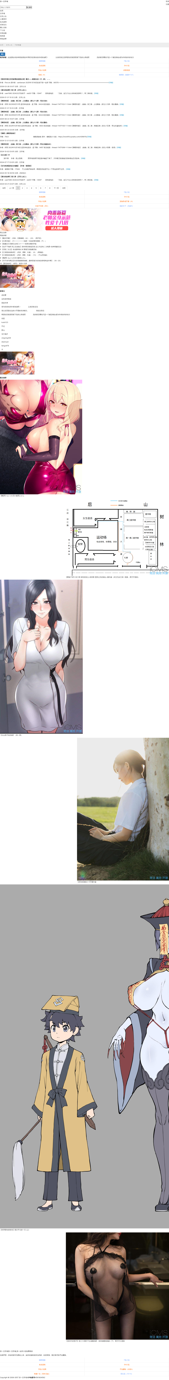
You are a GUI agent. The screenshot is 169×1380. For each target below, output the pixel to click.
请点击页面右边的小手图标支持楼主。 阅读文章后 (22, 311)
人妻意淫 (3, 19)
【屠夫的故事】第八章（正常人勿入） (13, 90)
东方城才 (4, 334)
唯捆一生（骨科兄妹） (42, 1374)
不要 (16, 45)
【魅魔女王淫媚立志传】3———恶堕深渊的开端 (18, 244)
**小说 (2, 30)
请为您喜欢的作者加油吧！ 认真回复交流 (47, 57)
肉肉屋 (2, 36)
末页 (64, 188)
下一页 (56, 188)
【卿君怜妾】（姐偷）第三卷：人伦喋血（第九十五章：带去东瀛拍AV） (26, 144)
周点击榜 (3, 232)
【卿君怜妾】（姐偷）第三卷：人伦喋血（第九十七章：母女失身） (24, 101)
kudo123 (4, 322)
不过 (3, 326)
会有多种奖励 (18, 57)
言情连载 (3, 33)
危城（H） (42, 75)
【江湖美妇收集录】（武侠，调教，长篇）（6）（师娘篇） (22, 252)
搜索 (30, 7)
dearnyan (5, 342)
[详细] (111, 82)
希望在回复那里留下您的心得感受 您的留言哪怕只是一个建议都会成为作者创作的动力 (99, 57)
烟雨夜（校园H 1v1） (126, 75)
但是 (3, 318)
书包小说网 (42, 70)
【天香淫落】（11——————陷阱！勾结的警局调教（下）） (23, 241)
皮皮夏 (10, 57)
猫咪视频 (42, 61)
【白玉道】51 (5, 155)
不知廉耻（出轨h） (127, 1369)
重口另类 (3, 27)
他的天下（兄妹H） (127, 206)
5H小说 (126, 66)
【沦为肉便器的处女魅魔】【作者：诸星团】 (16, 166)
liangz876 (5, 346)
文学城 (2, 13)
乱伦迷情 (3, 22)
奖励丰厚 (26, 57)
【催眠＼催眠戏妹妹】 (8, 133)
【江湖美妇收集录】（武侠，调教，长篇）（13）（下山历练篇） (24, 255)
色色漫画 (42, 66)
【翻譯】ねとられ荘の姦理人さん (13, 258)
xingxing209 (6, 338)
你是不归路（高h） (42, 206)
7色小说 (127, 61)
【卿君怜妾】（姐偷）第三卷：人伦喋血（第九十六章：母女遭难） (24, 122)
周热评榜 (3, 235)
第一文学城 (4, 1351)
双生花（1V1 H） (127, 1374)
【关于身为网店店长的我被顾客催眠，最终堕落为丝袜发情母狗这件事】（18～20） (31, 261)
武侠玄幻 (3, 25)
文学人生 (3, 16)
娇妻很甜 (126, 70)
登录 (167, 1)
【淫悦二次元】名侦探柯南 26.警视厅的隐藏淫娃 (19, 249)
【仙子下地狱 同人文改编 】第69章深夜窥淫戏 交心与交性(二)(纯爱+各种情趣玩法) (31, 247)
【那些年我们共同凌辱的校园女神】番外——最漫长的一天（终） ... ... (25, 79)
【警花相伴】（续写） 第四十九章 (14, 263)
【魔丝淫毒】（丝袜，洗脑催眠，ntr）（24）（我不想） (21, 238)
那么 (3, 330)
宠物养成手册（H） (127, 201)
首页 (1, 11)
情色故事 (3, 39)
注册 (167, 4)
